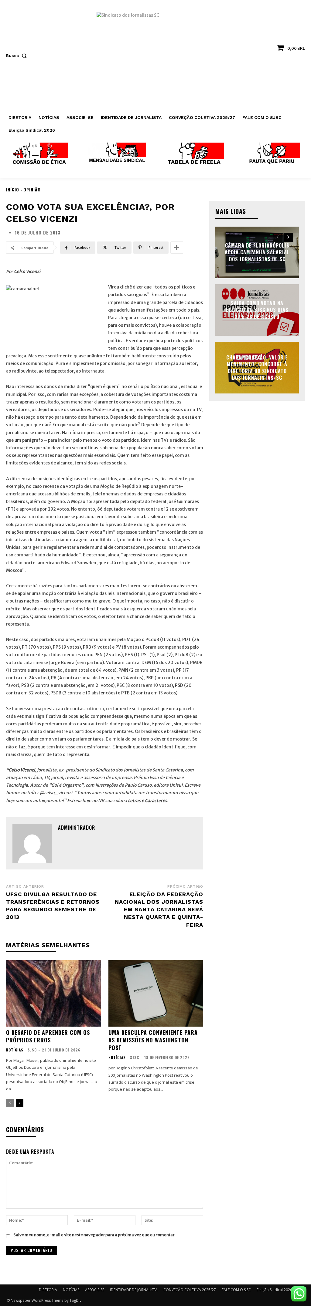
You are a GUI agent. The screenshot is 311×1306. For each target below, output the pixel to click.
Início (12, 189)
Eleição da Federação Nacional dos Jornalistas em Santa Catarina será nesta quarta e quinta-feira (159, 909)
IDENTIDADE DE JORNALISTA (134, 1289)
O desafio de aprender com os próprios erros (48, 1036)
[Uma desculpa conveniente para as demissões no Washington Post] (155, 993)
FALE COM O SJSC (236, 1289)
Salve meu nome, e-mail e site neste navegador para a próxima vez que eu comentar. (94, 1234)
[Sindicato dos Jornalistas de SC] (155, 58)
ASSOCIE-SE (94, 1289)
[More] (176, 247)
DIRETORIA (48, 1289)
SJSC (32, 1049)
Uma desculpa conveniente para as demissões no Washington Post (153, 1039)
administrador (76, 827)
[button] (17, 55)
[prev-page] (10, 1103)
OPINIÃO (32, 189)
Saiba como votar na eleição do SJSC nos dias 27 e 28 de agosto (257, 309)
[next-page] (19, 1103)
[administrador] (32, 843)
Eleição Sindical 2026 (274, 1289)
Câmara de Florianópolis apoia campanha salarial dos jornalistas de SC (257, 252)
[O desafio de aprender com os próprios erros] (53, 993)
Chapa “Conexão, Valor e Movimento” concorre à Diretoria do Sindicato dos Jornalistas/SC (257, 367)
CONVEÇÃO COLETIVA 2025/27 (189, 1289)
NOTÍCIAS (14, 1050)
